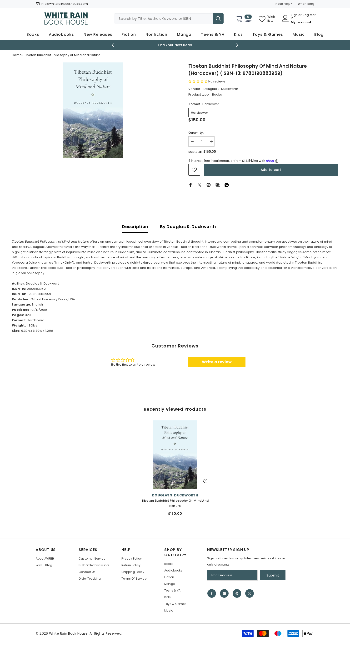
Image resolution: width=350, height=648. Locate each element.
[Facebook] (190, 185)
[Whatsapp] (227, 185)
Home (17, 55)
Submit (272, 575)
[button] (198, 81)
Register (309, 15)
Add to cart (271, 169)
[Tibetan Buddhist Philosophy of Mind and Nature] (175, 454)
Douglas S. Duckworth (221, 89)
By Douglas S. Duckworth (188, 227)
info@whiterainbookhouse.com (64, 4)
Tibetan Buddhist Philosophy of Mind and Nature (175, 503)
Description (135, 227)
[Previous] (113, 45)
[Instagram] (224, 593)
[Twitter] (199, 185)
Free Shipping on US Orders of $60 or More (175, 45)
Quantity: (196, 132)
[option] (175, 45)
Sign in (294, 16)
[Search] (169, 18)
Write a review (217, 362)
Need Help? (283, 4)
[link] (194, 170)
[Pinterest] (208, 185)
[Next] (237, 45)
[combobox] (163, 18)
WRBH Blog (306, 4)
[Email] (217, 185)
